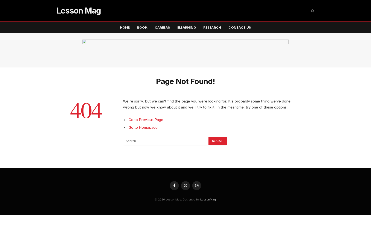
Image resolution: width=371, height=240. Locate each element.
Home (125, 27)
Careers (162, 27)
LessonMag (208, 199)
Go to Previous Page (146, 120)
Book (142, 27)
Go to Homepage (143, 127)
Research (212, 27)
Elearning (186, 27)
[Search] (312, 11)
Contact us (239, 27)
